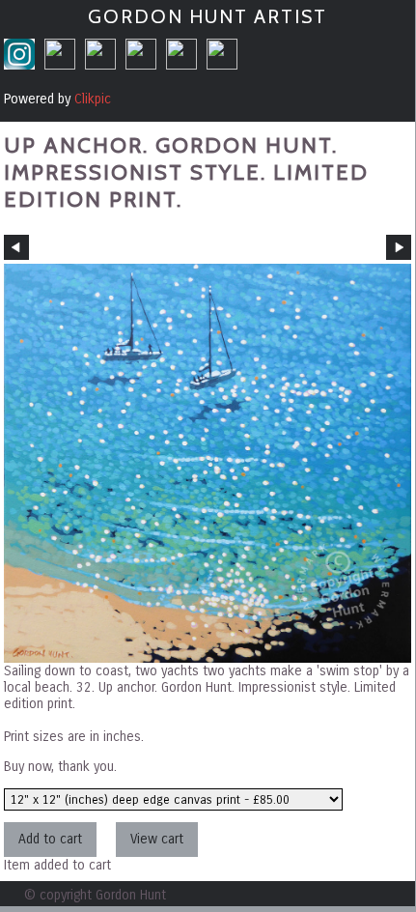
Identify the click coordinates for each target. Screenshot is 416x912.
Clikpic (92, 99)
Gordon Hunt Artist (207, 16)
